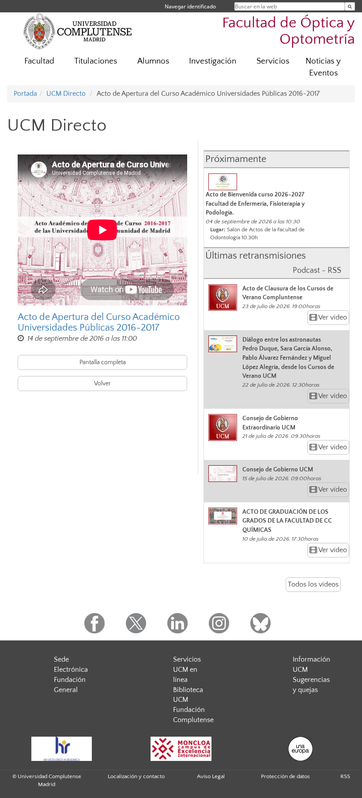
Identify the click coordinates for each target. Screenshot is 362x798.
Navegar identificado (190, 6)
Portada (25, 94)
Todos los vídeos (313, 584)
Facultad (39, 61)
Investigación (212, 61)
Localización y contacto (136, 776)
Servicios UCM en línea (187, 669)
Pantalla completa (102, 362)
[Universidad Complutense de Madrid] (77, 31)
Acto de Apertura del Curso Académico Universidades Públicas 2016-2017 (99, 323)
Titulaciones (95, 61)
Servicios (272, 61)
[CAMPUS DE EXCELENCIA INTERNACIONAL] (181, 749)
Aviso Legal (211, 776)
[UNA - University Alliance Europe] (300, 749)
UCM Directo (66, 94)
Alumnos (153, 61)
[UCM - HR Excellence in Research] (61, 749)
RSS (345, 776)
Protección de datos (285, 776)
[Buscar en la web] (350, 6)
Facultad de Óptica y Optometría (288, 31)
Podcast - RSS (317, 270)
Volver (102, 383)
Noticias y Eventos (323, 67)
